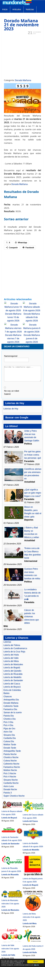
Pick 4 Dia (8, 725)
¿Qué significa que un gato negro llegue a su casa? (32, 492)
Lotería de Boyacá (12, 687)
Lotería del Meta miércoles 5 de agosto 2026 (31, 917)
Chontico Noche (11, 757)
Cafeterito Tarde (11, 706)
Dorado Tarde (10, 748)
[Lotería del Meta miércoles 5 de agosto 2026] (33, 911)
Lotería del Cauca (12, 683)
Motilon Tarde (10, 744)
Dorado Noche (10, 789)
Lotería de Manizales (13, 664)
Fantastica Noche (12, 767)
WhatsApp (22, 242)
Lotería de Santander (13, 680)
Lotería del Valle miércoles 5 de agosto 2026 (10, 948)
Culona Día (9, 741)
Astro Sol (8, 731)
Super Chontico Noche (14, 796)
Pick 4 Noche (10, 776)
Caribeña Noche (11, 783)
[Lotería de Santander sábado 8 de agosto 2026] (12, 834)
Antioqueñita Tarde (12, 751)
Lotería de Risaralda (13, 674)
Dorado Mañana (23, 80)
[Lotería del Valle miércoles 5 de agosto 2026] (12, 942)
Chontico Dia (10, 719)
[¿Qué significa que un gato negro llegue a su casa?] (13, 501)
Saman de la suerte (13, 712)
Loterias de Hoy (11, 408)
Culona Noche (10, 760)
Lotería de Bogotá (12, 667)
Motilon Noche (10, 770)
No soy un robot (11, 391)
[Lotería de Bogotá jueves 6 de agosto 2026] (33, 875)
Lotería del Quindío (12, 671)
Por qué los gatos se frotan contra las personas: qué (32, 454)
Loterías (7, 642)
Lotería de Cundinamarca (15, 648)
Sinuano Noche (11, 780)
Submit (7, 394)
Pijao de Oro (9, 728)
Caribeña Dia (10, 738)
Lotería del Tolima (12, 645)
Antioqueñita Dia (11, 699)
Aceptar (35, 961)
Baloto (6, 693)
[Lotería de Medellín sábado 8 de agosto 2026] (33, 840)
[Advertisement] (22, 56)
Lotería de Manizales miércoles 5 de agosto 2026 (10, 903)
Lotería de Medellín (12, 677)
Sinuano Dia (9, 735)
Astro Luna (9, 786)
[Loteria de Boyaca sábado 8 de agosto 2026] (12, 808)
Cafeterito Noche (11, 764)
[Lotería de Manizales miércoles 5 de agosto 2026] (12, 897)
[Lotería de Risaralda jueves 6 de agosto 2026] (12, 865)
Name (10, 356)
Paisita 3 (8, 792)
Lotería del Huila (11, 655)
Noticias (30, 9)
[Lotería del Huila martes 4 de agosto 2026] (33, 943)
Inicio (5, 9)
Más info (36, 965)
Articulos (16, 9)
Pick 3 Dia (8, 722)
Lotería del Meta (11, 661)
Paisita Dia (9, 715)
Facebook (30, 247)
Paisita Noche (10, 754)
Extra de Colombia (12, 690)
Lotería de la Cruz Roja (14, 651)
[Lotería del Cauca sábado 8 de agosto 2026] (33, 811)
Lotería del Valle (11, 658)
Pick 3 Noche (10, 773)
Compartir (13, 247)
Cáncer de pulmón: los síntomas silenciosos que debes (31, 616)
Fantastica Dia (10, 709)
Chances (8, 696)
